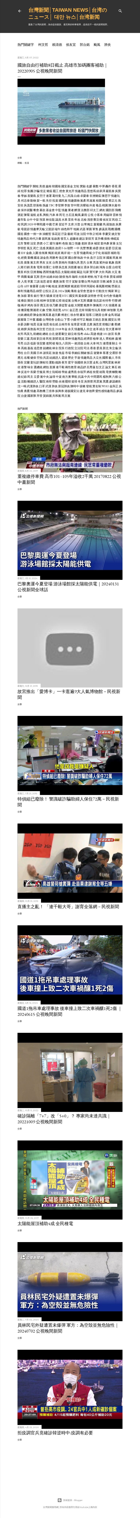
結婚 (49, 277)
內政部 (95, 281)
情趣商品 (86, 358)
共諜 (46, 358)
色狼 (65, 243)
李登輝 (59, 205)
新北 (106, 348)
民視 (49, 339)
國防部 (110, 210)
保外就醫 (27, 210)
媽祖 (89, 372)
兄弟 (119, 310)
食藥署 (34, 286)
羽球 (83, 286)
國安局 (73, 296)
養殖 (74, 291)
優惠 (56, 281)
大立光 (97, 358)
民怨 (115, 220)
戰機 (111, 229)
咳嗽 (82, 386)
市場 (68, 353)
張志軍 (63, 258)
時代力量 (35, 239)
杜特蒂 (106, 300)
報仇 (59, 343)
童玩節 (34, 362)
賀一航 (41, 200)
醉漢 (77, 210)
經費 (24, 258)
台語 (27, 343)
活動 (24, 381)
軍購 (89, 229)
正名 (55, 291)
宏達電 (57, 296)
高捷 (93, 334)
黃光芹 (70, 191)
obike (87, 334)
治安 (33, 243)
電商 (39, 267)
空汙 (68, 281)
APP (26, 286)
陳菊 (27, 215)
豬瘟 (49, 191)
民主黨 (66, 396)
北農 (89, 324)
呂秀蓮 (91, 367)
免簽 (62, 353)
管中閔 (75, 205)
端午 (58, 229)
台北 (52, 334)
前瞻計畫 (108, 324)
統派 (57, 253)
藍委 (108, 248)
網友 (102, 210)
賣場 (113, 277)
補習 (97, 243)
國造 (20, 234)
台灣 (84, 224)
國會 (27, 234)
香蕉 (115, 186)
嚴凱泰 (110, 191)
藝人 (111, 358)
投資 (55, 200)
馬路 (108, 272)
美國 (33, 353)
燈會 (62, 191)
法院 (83, 234)
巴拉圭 (50, 329)
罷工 (56, 191)
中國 (49, 224)
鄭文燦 (98, 220)
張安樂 (50, 300)
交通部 (113, 353)
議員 (58, 220)
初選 (83, 324)
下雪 (67, 320)
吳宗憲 (88, 362)
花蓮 (39, 324)
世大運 (110, 329)
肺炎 (107, 44)
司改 (77, 234)
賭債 (62, 277)
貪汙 (93, 258)
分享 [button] (20, 157)
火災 (114, 272)
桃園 (105, 205)
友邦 (20, 334)
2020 (30, 224)
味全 (30, 367)
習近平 (63, 224)
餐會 (36, 210)
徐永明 (74, 315)
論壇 (52, 377)
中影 (36, 220)
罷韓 (68, 381)
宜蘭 (27, 362)
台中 (30, 220)
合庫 (105, 315)
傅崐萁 (114, 239)
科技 (27, 272)
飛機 (118, 210)
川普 (77, 224)
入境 (24, 281)
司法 (87, 348)
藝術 (70, 234)
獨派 (51, 253)
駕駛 (75, 281)
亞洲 (33, 272)
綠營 (39, 291)
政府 (58, 248)
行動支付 (102, 291)
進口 (71, 243)
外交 (89, 329)
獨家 (111, 291)
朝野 (70, 248)
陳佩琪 (97, 305)
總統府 (28, 315)
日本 (39, 353)
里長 (71, 220)
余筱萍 (81, 372)
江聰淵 (96, 315)
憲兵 (83, 262)
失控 (49, 200)
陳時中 (74, 386)
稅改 (55, 286)
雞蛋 (105, 200)
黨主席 (34, 262)
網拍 (46, 367)
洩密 (90, 220)
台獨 (74, 300)
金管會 (81, 291)
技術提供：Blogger (73, 1500)
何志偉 (25, 200)
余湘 (62, 381)
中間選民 (96, 377)
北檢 (84, 220)
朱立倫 (113, 348)
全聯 (55, 267)
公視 (91, 215)
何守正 (81, 320)
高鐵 (24, 348)
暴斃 (95, 186)
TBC (52, 205)
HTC (65, 296)
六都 (115, 377)
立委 (37, 377)
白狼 (37, 300)
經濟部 (88, 339)
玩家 (86, 272)
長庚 (117, 334)
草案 (30, 281)
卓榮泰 (84, 196)
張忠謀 (97, 300)
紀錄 (24, 377)
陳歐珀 (44, 362)
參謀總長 (115, 381)
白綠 (77, 196)
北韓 (82, 310)
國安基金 (67, 186)
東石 (114, 367)
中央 (87, 258)
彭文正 (100, 367)
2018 (58, 329)
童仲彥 (104, 243)
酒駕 (20, 215)
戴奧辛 (88, 305)
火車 (93, 343)
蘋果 (118, 262)
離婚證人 (33, 381)
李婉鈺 (75, 353)
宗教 (103, 281)
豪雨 (84, 215)
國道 (37, 258)
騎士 (115, 343)
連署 (49, 196)
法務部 (85, 210)
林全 (55, 348)
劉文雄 (41, 339)
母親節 (25, 229)
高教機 (41, 391)
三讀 (37, 281)
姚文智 (116, 234)
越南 (48, 186)
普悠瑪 (91, 191)
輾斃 (115, 372)
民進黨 (91, 200)
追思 (43, 281)
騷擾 (49, 296)
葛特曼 (56, 196)
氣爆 (30, 277)
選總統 (38, 367)
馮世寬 (56, 310)
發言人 (65, 239)
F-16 (64, 248)
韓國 (88, 310)
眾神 (68, 339)
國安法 (112, 320)
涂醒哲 (46, 234)
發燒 (89, 386)
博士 (49, 372)
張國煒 (78, 362)
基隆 (27, 262)
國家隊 (31, 396)
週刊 (52, 243)
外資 (92, 205)
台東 (89, 262)
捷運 (58, 334)
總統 (45, 334)
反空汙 (41, 196)
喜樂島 (31, 196)
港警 (24, 367)
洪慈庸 (72, 267)
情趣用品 (81, 191)
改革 (96, 329)
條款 (24, 300)
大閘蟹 (78, 305)
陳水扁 (112, 205)
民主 (30, 377)
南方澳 (66, 377)
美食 (33, 267)
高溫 (96, 262)
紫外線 (103, 262)
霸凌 (64, 358)
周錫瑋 (107, 215)
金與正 (114, 386)
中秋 (89, 234)
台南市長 (64, 324)
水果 (64, 220)
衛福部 (106, 253)
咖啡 (75, 277)
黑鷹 (106, 381)
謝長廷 (47, 353)
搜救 (107, 239)
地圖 (76, 229)
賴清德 (57, 44)
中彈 (102, 186)
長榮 (33, 372)
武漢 (48, 386)
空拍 (39, 358)
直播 (52, 367)
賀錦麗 (47, 396)
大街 (102, 272)
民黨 (115, 258)
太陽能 (65, 272)
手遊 (77, 358)
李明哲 (22, 248)
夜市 (64, 362)
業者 (71, 210)
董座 (20, 272)
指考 (80, 334)
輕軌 (91, 277)
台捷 (24, 396)
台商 (55, 262)
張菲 (37, 305)
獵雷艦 (25, 310)
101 (105, 334)
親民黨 (46, 239)
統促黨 (66, 300)
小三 (46, 243)
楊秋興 (107, 377)
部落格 (37, 205)
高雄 (33, 339)
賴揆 (24, 329)
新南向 (63, 262)
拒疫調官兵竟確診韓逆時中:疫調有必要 (55, 1433)
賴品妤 (81, 367)
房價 (39, 243)
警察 (27, 243)
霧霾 (39, 320)
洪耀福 (84, 205)
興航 (46, 215)
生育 (76, 253)
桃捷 (100, 334)
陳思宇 (106, 196)
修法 (80, 267)
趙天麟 (56, 315)
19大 (105, 305)
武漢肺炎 (32, 386)
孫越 (45, 205)
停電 (100, 296)
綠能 (73, 272)
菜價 (61, 286)
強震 (46, 324)
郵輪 (39, 272)
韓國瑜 (56, 186)
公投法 (46, 291)
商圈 (24, 277)
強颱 (67, 291)
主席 (71, 224)
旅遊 (55, 353)
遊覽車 (98, 353)
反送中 (25, 372)
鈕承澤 (100, 191)
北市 (20, 243)
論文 (108, 367)
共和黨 (56, 396)
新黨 (105, 320)
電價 (109, 372)
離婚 (89, 320)
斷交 (64, 334)
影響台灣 (84, 281)
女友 (49, 262)
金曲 (29, 253)
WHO (105, 386)
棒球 (118, 329)
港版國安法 (72, 391)
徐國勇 (113, 305)
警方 (43, 296)
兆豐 (83, 248)
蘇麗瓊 (22, 320)
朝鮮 (104, 310)
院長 (62, 348)
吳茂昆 (28, 205)
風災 (30, 248)
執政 (80, 258)
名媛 (89, 186)
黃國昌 (50, 248)
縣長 (20, 362)
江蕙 (27, 339)
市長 (118, 358)
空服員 (41, 372)
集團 (30, 191)
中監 (58, 210)
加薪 (24, 296)
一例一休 (36, 234)
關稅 (36, 186)
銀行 (37, 296)
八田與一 (68, 343)
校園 (99, 200)
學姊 (24, 196)
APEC (65, 310)
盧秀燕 (72, 372)
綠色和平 (67, 229)
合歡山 (59, 320)
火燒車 (82, 277)
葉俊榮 (82, 296)
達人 (102, 339)
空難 (49, 310)
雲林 (115, 215)
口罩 (42, 386)
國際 (105, 358)
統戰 (102, 372)
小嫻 (73, 320)
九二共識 (67, 196)
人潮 (20, 267)
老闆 (49, 343)
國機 (117, 229)
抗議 (81, 377)
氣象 (111, 262)
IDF (23, 253)
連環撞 (107, 343)
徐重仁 (47, 267)
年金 (64, 329)
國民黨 (63, 200)
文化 (115, 281)
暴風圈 (100, 286)
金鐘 (71, 305)
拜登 (39, 396)
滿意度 (97, 324)
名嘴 (27, 358)
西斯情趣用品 (52, 272)
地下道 (98, 277)
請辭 (27, 324)
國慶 (90, 300)
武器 (82, 229)
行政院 (69, 348)
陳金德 (37, 315)
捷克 (82, 391)
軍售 (95, 229)
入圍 (35, 253)
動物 (33, 200)
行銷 (27, 267)
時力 (99, 343)
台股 (109, 267)
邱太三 (94, 210)
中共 (87, 377)
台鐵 (42, 286)
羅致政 (110, 224)
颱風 (97, 44)
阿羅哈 (91, 286)
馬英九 (28, 334)
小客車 (98, 215)
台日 (27, 353)
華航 (74, 377)
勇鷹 (27, 391)
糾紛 (56, 277)
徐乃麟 (53, 305)
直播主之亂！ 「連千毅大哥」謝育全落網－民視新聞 (68, 906)
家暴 (113, 243)
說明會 (92, 296)
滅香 (109, 281)
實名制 (96, 386)
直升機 (99, 239)
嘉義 (30, 348)
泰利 (20, 291)
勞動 (55, 381)
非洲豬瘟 (95, 196)
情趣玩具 (74, 262)
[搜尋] (120, 10)
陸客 (89, 315)
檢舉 (96, 339)
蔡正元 (113, 200)
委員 (99, 348)
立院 (99, 258)
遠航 (33, 215)
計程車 (97, 234)
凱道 (62, 339)
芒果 (55, 224)
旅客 (62, 281)
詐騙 (37, 191)
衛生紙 (53, 324)
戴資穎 (75, 286)
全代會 (107, 296)
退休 (91, 243)
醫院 (42, 381)
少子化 (96, 253)
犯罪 (24, 191)
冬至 (81, 381)
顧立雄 (72, 334)
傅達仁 (65, 315)
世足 (43, 191)
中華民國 (39, 224)
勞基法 (116, 286)
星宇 (71, 362)
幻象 (42, 310)
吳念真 (63, 267)
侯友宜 (71, 44)
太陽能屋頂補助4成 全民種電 (45, 1223)
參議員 (103, 229)
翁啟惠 (55, 239)
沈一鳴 (22, 386)
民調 (24, 224)
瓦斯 (37, 277)
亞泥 (115, 248)
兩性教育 (71, 367)
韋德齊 (90, 391)
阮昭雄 (56, 372)
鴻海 (102, 267)
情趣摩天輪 (37, 229)
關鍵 (84, 353)
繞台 (102, 329)
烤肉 (30, 305)
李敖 (67, 205)
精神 (43, 300)
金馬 (111, 315)
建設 (82, 239)
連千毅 (60, 367)
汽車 (52, 215)
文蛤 (76, 186)
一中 (76, 248)
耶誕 (117, 315)
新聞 (55, 339)
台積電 (116, 267)
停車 (106, 277)
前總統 (37, 334)
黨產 (83, 200)
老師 (84, 243)
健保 (33, 358)
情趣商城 (86, 253)
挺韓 (74, 381)
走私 (39, 215)
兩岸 (64, 253)
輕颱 (108, 286)
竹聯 (115, 300)
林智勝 (111, 310)
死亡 (36, 248)
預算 (42, 220)
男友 (42, 262)
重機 (30, 258)
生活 (27, 162)
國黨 (109, 258)
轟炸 (108, 186)
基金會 (50, 210)
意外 (43, 277)
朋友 (102, 248)
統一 (70, 253)
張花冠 (56, 234)
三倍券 (50, 391)
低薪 (33, 343)
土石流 (70, 215)
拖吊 (68, 277)
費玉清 (44, 305)
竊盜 (80, 272)
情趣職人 (80, 329)
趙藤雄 (74, 239)
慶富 (82, 315)
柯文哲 (43, 44)
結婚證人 (55, 358)
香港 (93, 348)
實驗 (83, 186)
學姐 (64, 372)
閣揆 (67, 286)
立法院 (78, 348)
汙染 (64, 234)
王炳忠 (96, 320)
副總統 (47, 348)
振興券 (59, 391)
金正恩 (73, 310)
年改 (77, 220)
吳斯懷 (88, 381)
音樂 (20, 339)
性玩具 (96, 310)
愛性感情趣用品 (105, 391)
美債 (42, 186)
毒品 (99, 205)
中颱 (48, 286)
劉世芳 (89, 239)
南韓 (49, 381)
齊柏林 (110, 339)
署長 (30, 296)
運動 (52, 362)
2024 (61, 291)
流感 (42, 248)
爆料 (59, 243)
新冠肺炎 (64, 386)
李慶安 (106, 234)
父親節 (49, 229)
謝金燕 (44, 258)
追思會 (38, 348)
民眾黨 (98, 381)
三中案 (31, 320)
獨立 (90, 224)
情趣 (64, 210)
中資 (59, 377)
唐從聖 (63, 305)
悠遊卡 (91, 291)
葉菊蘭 (98, 224)
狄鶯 (96, 372)
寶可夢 (94, 272)
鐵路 (58, 362)
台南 (87, 343)
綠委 (96, 248)
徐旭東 (43, 253)
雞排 (30, 300)
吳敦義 (31, 329)
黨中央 (44, 377)
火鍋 (20, 315)
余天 (71, 329)
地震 (33, 324)
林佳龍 (50, 220)
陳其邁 (46, 315)
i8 (79, 300)
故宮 (111, 334)
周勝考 (53, 258)
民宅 (62, 215)
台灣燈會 (48, 320)
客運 (106, 353)
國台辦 (72, 258)
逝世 (49, 281)
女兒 (119, 243)
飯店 (90, 353)
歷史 (71, 358)
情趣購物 (74, 200)
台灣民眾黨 (106, 362)
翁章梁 (75, 324)
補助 (114, 253)
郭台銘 (85, 44)
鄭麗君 (34, 310)
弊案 (89, 248)
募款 (42, 210)
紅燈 (59, 300)
